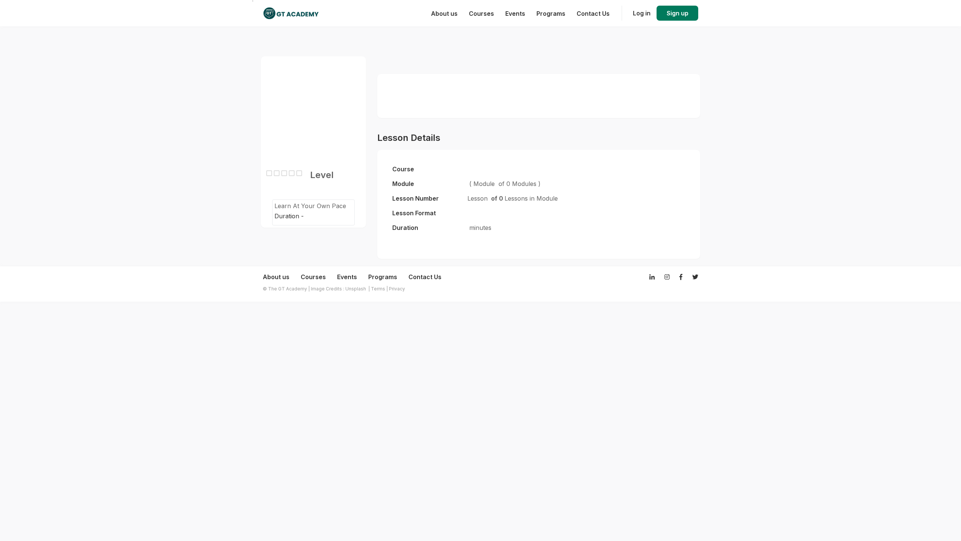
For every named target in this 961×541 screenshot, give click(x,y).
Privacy (397, 289)
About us (276, 277)
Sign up (677, 13)
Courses (313, 277)
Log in (642, 13)
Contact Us (424, 277)
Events (347, 277)
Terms (378, 289)
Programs (382, 277)
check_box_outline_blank (269, 173)
